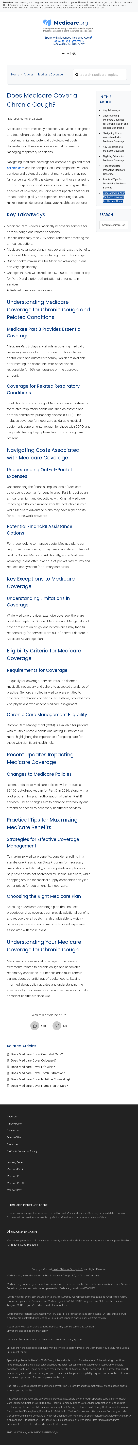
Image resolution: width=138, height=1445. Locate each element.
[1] (92, 37)
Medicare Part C (15, 1183)
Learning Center (15, 1162)
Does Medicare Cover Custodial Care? (37, 1054)
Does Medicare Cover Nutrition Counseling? (41, 1079)
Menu (72, 53)
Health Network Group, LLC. (68, 1269)
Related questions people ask (31, 290)
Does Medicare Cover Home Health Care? (40, 1085)
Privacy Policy (14, 1123)
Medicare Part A (15, 1169)
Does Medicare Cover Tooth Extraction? (38, 1073)
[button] (38, 1025)
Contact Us (13, 1130)
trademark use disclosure (24, 1244)
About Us (12, 1116)
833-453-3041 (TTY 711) (69, 41)
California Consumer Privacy (22, 1151)
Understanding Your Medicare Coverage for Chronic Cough (114, 197)
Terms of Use (14, 1137)
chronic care (15, 168)
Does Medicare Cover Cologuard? (34, 1060)
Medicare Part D (15, 1190)
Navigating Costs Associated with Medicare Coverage (113, 137)
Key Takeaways (111, 110)
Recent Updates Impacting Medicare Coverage (114, 169)
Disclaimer (12, 1144)
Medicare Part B (15, 1176)
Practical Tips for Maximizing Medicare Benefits (114, 183)
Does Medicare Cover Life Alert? (33, 1067)
